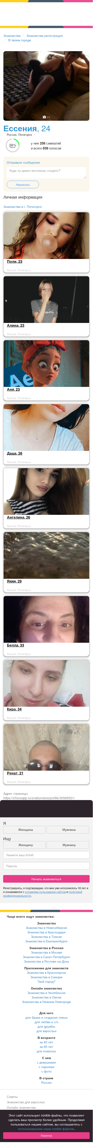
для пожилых (46, 1051)
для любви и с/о (46, 1022)
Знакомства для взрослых (26, 1102)
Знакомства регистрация (44, 35)
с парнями (46, 1066)
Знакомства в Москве (46, 952)
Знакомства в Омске (46, 997)
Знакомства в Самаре (46, 977)
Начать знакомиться (46, 879)
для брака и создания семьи (46, 1017)
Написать (23, 184)
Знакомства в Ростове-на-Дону (46, 961)
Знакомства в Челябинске (46, 992)
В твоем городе (19, 40)
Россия (46, 1082)
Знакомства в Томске (46, 936)
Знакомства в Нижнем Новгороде (46, 1001)
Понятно (46, 1135)
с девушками (46, 1062)
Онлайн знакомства (21, 1107)
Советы (12, 1096)
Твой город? (46, 981)
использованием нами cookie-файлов (46, 1128)
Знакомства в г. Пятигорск (22, 206)
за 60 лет (46, 1046)
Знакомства (11, 35)
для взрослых (46, 1031)
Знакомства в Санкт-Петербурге (46, 956)
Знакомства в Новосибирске (46, 927)
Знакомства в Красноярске (46, 972)
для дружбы (46, 1026)
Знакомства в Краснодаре (46, 932)
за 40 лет (46, 1042)
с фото (46, 1071)
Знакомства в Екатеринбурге (46, 941)
